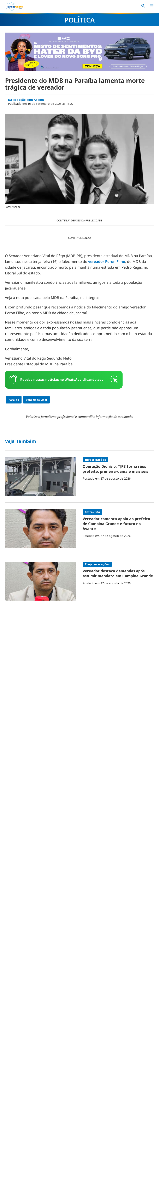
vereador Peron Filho (106, 261)
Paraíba (13, 400)
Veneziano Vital (36, 400)
